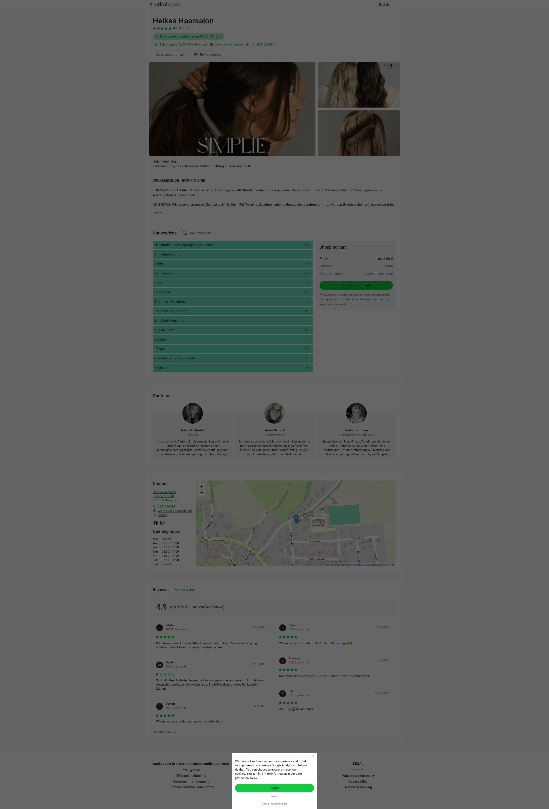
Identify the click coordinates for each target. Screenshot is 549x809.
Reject (274, 796)
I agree (275, 788)
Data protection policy (274, 803)
